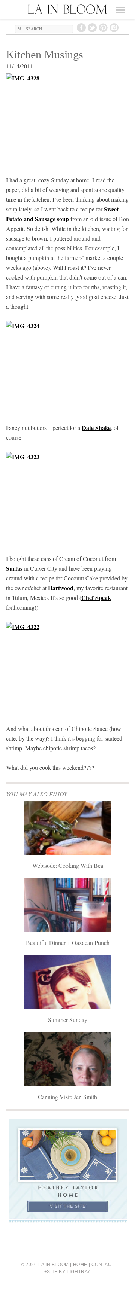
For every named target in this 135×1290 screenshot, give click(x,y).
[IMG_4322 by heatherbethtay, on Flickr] (67, 668)
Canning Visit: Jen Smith (67, 1097)
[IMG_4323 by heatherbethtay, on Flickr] (67, 498)
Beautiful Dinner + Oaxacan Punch (68, 942)
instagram (114, 27)
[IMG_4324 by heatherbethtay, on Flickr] (67, 367)
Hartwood (61, 587)
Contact (103, 1264)
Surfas (14, 568)
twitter (92, 27)
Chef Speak (96, 597)
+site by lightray (67, 1271)
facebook (81, 27)
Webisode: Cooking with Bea (67, 865)
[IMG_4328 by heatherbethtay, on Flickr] (67, 119)
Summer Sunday (67, 1020)
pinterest (103, 27)
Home (80, 1264)
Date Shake (96, 427)
